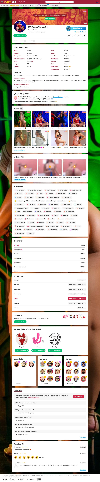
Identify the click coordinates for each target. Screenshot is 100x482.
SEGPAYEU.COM (39, 475)
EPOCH (33, 475)
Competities (43, 5)
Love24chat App (54, 5)
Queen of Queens (58, 97)
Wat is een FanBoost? (80, 31)
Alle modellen (5, 5)
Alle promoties (34, 5)
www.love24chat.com (23, 475)
